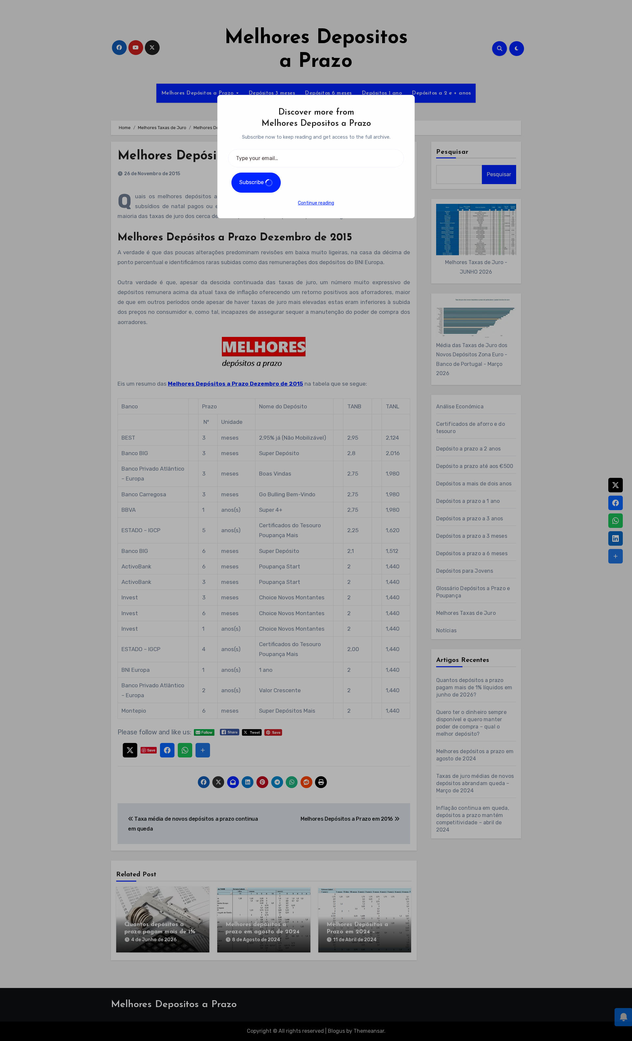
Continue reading (316, 203)
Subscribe (252, 182)
